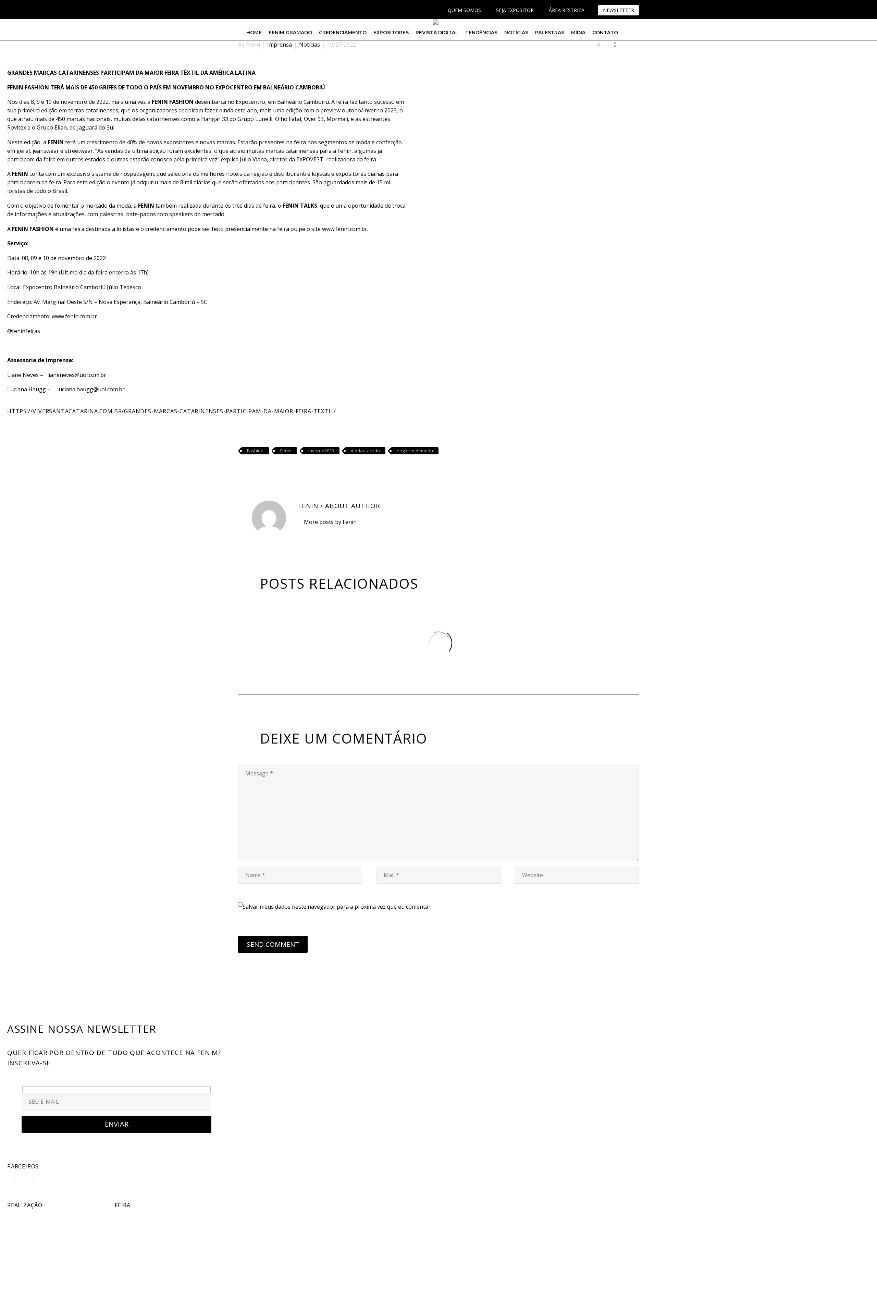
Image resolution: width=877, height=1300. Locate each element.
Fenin (286, 450)
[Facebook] (241, 10)
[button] (15, 1177)
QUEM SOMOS (464, 10)
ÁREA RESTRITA (566, 10)
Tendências (481, 32)
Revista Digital (437, 32)
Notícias (516, 32)
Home (254, 32)
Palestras (549, 32)
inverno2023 (321, 450)
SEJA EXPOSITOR (515, 10)
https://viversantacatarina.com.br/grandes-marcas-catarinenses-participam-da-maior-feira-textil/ (171, 411)
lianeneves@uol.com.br (76, 375)
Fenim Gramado (290, 32)
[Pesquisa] (627, 32)
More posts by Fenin (330, 522)
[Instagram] (252, 10)
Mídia (578, 32)
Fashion (255, 450)
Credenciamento (343, 32)
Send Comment (273, 944)
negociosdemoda (415, 450)
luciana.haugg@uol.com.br (91, 389)
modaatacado (365, 450)
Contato (605, 32)
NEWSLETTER (618, 10)
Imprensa (279, 44)
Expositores (391, 32)
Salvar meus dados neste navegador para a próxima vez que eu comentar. (337, 906)
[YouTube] (262, 10)
